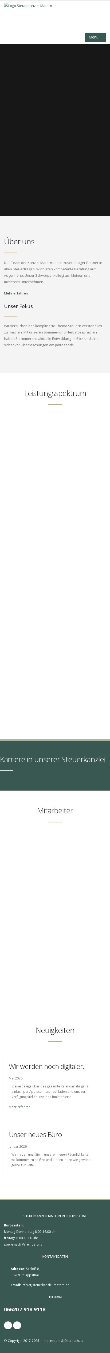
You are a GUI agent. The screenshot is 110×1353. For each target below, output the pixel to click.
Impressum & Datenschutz (63, 1340)
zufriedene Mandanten (55, 885)
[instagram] (17, 1325)
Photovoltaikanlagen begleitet (55, 989)
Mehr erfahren (16, 293)
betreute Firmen (55, 920)
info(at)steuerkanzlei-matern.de (45, 1285)
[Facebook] (8, 1325)
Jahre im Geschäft (55, 954)
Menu (94, 37)
